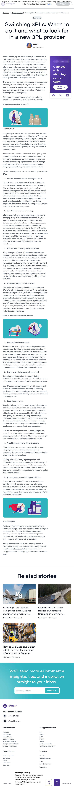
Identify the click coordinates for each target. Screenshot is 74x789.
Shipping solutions (17, 13)
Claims (5, 760)
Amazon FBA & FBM (46, 744)
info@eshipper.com (14, 721)
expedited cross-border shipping (27, 433)
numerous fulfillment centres (14, 462)
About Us (6, 732)
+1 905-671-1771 (13, 716)
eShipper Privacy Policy (10, 746)
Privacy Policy (7, 783)
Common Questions (9, 756)
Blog (41, 732)
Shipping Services (8, 739)
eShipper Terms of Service (11, 744)
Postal (41, 734)
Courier (42, 739)
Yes (48, 4)
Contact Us (6, 758)
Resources (6, 13)
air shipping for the (37, 430)
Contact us (17, 548)
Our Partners (7, 734)
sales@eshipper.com (46, 764)
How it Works (7, 737)
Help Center (6, 763)
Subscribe (50, 690)
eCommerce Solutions (9, 741)
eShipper (43, 354)
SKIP (41, 737)
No (50, 4)
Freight (42, 741)
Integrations (6, 765)
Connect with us (59, 87)
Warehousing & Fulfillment (47, 746)
